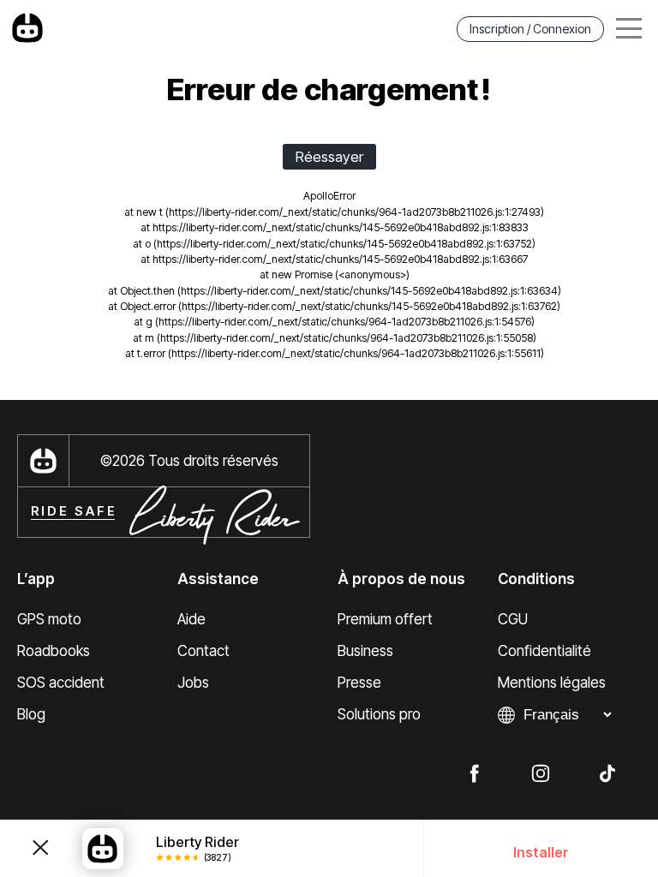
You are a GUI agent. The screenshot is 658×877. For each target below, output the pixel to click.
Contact (203, 650)
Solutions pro (379, 714)
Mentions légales (552, 682)
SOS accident (61, 682)
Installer (541, 852)
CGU (513, 619)
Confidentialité (544, 650)
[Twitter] (607, 772)
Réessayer (329, 156)
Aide (191, 619)
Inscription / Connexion (530, 28)
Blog (31, 714)
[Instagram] (540, 772)
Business (365, 650)
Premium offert (385, 619)
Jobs (193, 682)
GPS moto (49, 619)
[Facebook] (474, 772)
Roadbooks (53, 650)
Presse (359, 682)
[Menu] (629, 28)
